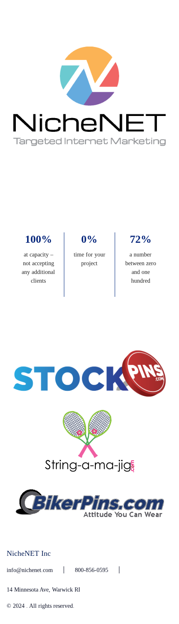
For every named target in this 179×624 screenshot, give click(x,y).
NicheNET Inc (29, 553)
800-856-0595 (91, 570)
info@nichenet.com (30, 570)
